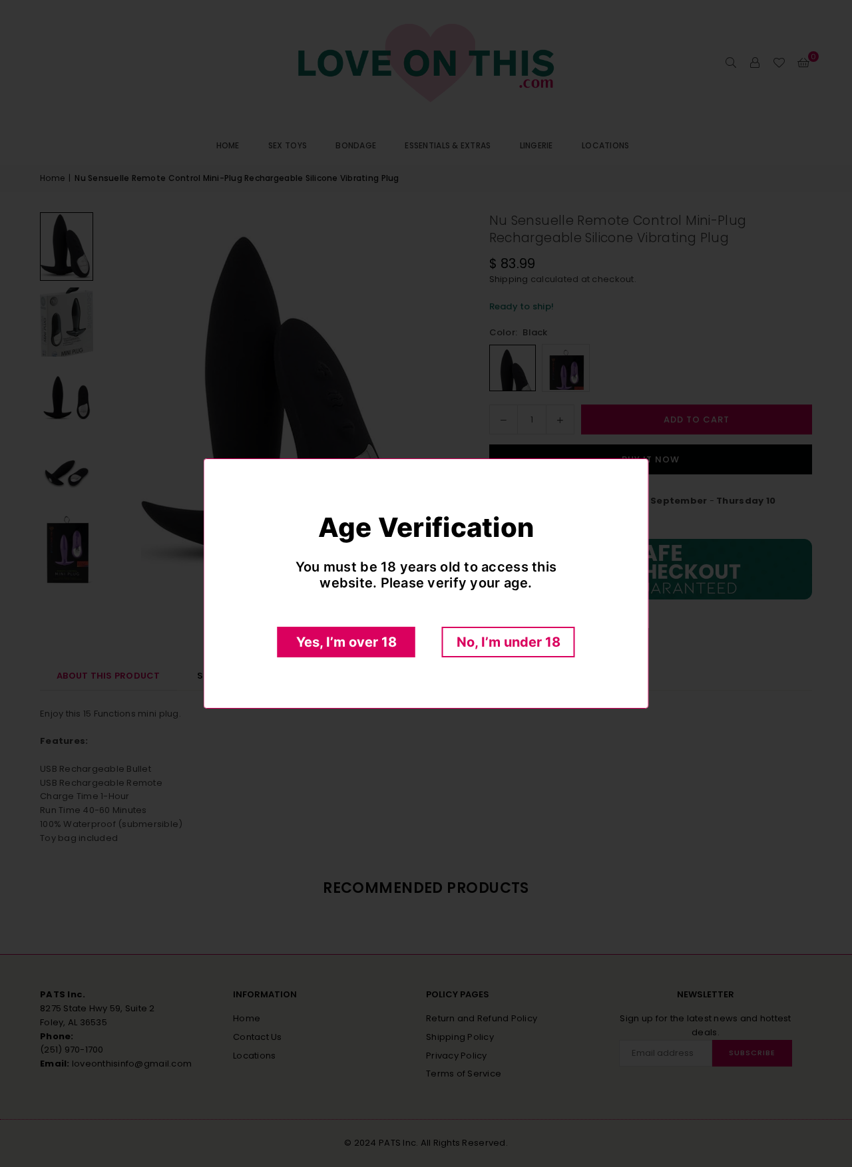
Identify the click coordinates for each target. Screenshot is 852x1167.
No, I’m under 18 (508, 642)
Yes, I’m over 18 (346, 642)
